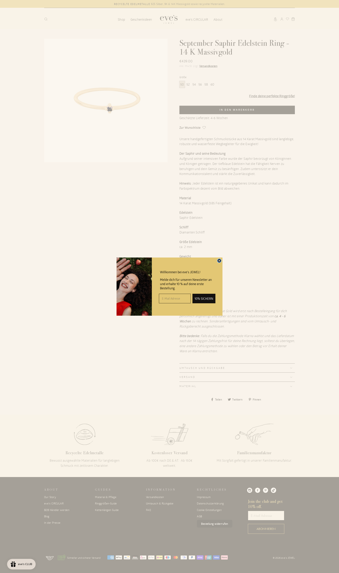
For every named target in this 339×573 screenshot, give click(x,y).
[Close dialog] (219, 260)
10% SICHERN (204, 298)
